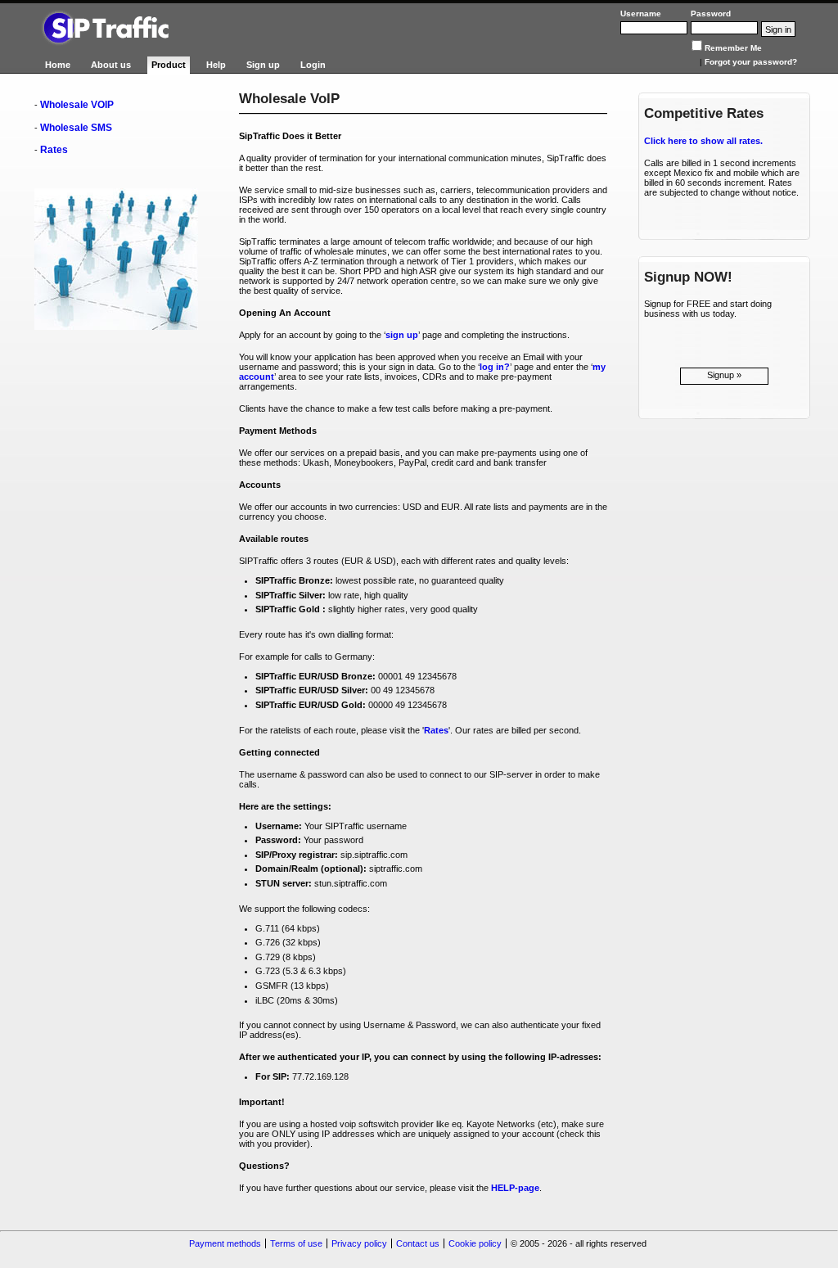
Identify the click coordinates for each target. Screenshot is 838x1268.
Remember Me (733, 47)
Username (640, 13)
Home (57, 65)
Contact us (417, 1243)
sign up (401, 335)
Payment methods (225, 1243)
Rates (54, 150)
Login (313, 65)
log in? (495, 367)
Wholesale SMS (76, 127)
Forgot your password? (751, 61)
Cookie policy (475, 1243)
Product (168, 65)
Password (711, 13)
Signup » (724, 375)
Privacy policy (359, 1243)
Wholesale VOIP (77, 105)
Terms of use (296, 1243)
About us (111, 65)
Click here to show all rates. (703, 141)
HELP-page (515, 1188)
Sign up (263, 65)
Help (216, 65)
